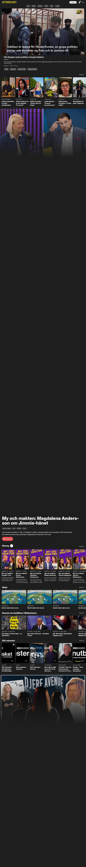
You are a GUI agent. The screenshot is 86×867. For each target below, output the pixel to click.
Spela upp (9, 539)
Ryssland (13, 69)
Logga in (73, 2)
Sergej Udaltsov (32, 69)
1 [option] (11, 546)
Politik (6, 69)
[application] (43, 31)
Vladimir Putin (21, 69)
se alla (81, 74)
